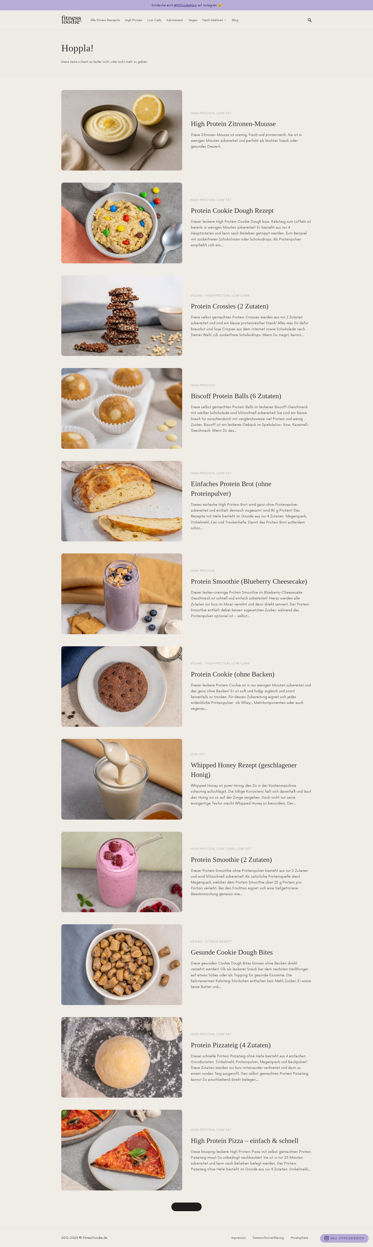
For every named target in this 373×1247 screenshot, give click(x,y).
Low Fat (224, 113)
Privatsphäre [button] (299, 1238)
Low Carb (241, 295)
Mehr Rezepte (186, 1207)
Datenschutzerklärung (268, 1238)
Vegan (196, 295)
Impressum (238, 1238)
